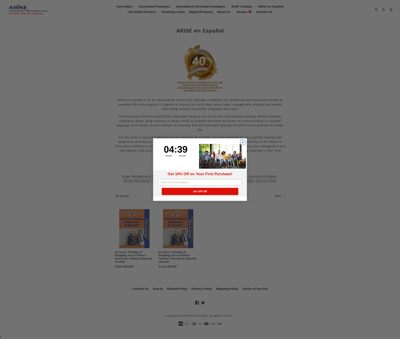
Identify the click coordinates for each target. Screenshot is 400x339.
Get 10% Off (200, 191)
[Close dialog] (243, 142)
